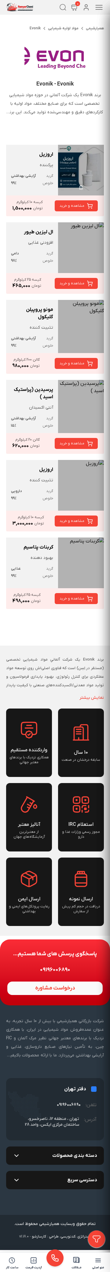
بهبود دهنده (42, 558)
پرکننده (46, 165)
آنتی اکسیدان (41, 407)
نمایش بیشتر (91, 698)
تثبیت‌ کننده (41, 327)
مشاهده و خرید (72, 205)
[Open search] (63, 7)
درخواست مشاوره (55, 988)
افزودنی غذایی (40, 243)
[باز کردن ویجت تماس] (55, 1258)
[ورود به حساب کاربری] (86, 7)
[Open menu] (99, 7)
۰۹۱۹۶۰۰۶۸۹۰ (69, 1105)
